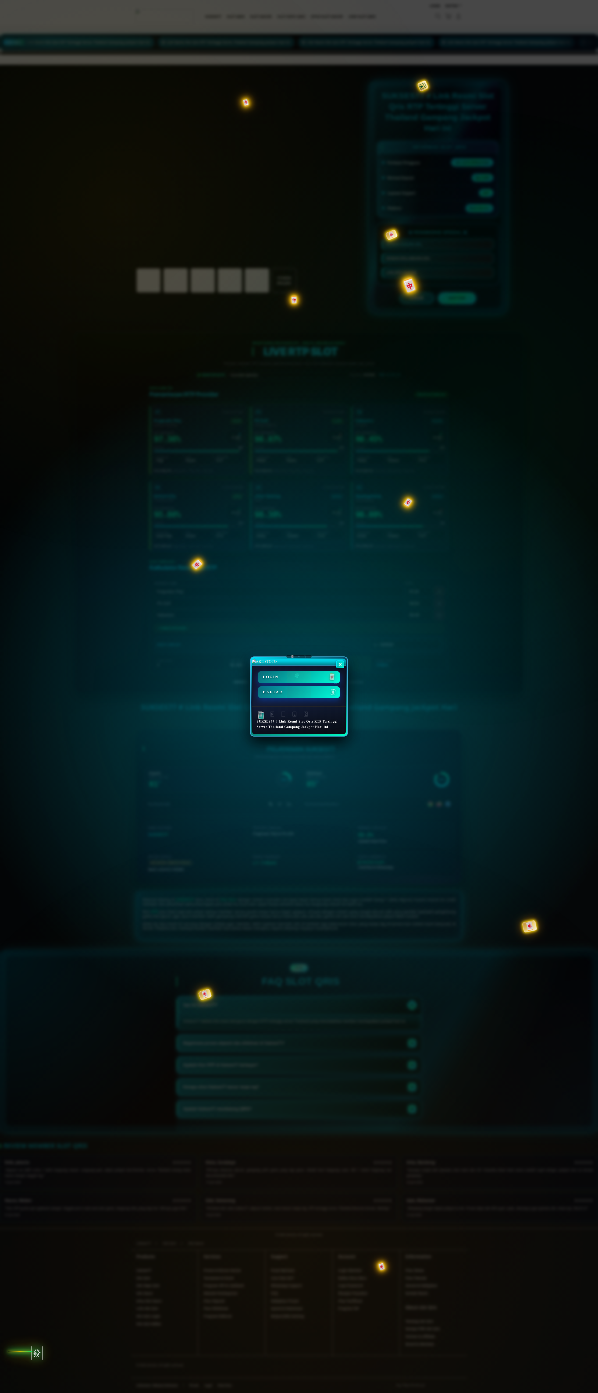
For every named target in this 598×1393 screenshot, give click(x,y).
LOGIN (271, 677)
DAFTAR (273, 692)
